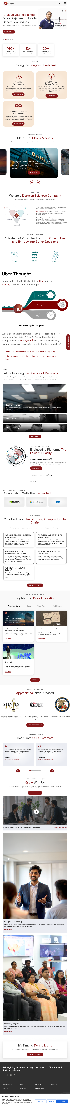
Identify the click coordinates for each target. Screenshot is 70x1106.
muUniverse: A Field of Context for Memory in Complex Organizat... (16, 629)
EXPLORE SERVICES (10, 34)
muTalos (33, 481)
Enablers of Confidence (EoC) (41, 475)
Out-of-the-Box (8, 1084)
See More (8, 638)
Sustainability (39, 1088)
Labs (39, 1084)
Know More (8, 929)
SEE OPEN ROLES (34, 793)
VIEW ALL (34, 680)
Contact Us (22, 1088)
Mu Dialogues (57, 606)
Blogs (29, 606)
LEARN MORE (34, 436)
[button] (3, 39)
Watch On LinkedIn (60, 827)
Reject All (51, 1101)
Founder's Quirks (14, 606)
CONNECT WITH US (34, 585)
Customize (40, 1101)
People (21, 1084)
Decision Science (41, 211)
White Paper (41, 606)
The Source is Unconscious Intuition (50, 629)
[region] (35, 1100)
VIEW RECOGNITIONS (34, 725)
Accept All (62, 1101)
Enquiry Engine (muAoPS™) (41, 459)
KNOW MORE (17, 94)
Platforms (54, 1084)
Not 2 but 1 (8, 662)
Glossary (5, 1088)
